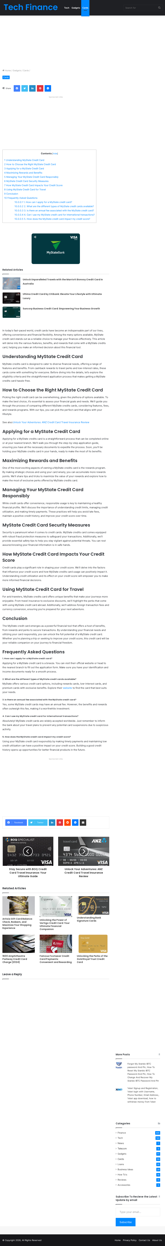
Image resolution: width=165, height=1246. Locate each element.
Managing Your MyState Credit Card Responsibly (31, 176)
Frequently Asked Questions (20, 197)
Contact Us (144, 1240)
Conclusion (11, 193)
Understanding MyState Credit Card (24, 160)
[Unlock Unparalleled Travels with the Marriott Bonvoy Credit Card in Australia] (11, 283)
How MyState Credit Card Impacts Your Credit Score (33, 185)
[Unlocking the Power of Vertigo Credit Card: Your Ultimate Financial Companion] (56, 906)
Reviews (122, 1179)
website (67, 687)
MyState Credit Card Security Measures (26, 181)
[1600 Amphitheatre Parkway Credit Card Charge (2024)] (18, 944)
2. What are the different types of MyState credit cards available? (54, 206)
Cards (85, 7)
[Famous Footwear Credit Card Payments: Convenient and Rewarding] (56, 944)
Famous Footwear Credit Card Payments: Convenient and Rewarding (56, 959)
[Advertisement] (82, 41)
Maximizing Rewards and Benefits (23, 172)
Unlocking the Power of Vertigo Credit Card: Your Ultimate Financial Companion (55, 924)
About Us (157, 1240)
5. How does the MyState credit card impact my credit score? (52, 218)
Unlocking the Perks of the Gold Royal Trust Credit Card (92, 959)
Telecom (122, 1148)
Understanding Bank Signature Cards (89, 919)
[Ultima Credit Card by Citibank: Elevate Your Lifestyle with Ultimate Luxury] (11, 298)
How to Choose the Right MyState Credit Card (30, 164)
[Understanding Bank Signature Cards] (93, 905)
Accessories (124, 1185)
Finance (122, 1132)
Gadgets (76, 7)
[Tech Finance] (30, 7)
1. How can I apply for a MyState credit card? (43, 202)
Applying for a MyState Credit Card (24, 168)
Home (7, 70)
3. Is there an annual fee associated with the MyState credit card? (54, 210)
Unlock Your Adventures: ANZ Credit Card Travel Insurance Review (51, 422)
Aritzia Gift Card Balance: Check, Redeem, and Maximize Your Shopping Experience (17, 923)
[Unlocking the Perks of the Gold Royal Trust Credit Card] (93, 944)
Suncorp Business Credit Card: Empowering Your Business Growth (61, 308)
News (121, 1143)
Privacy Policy (129, 1240)
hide (55, 153)
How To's (122, 1174)
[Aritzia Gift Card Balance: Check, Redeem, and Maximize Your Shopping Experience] (18, 906)
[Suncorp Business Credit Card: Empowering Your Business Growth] (11, 312)
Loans (121, 1164)
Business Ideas (125, 1169)
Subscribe (126, 1222)
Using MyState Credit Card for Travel (25, 189)
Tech (66, 7)
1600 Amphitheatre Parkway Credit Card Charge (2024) (14, 959)
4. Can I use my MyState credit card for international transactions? (55, 214)
